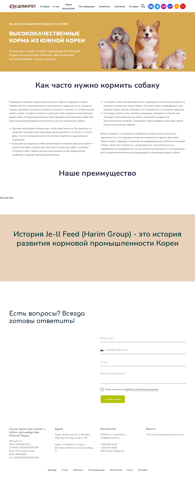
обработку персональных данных (141, 389)
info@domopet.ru (110, 438)
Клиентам (104, 6)
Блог (130, 470)
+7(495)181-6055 (109, 444)
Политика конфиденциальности (165, 434)
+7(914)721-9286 (109, 448)
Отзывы (133, 6)
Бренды (52, 470)
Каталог (78, 470)
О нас (56, 6)
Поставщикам (87, 6)
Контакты (119, 6)
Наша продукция (68, 6)
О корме (45, 6)
